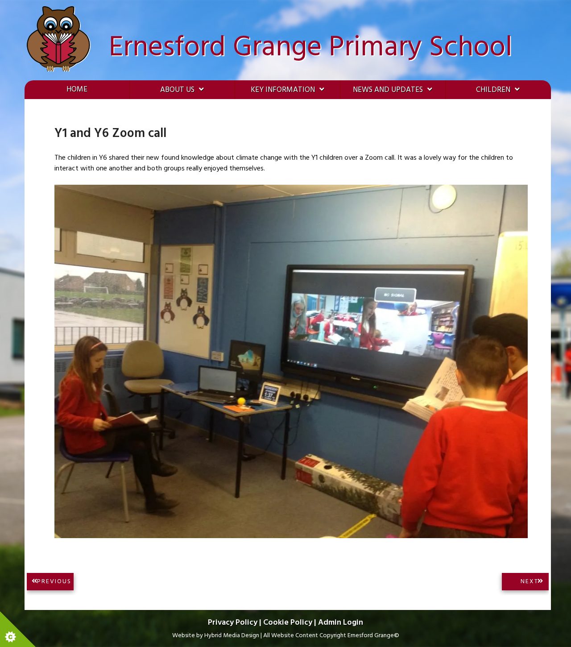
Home (76, 89)
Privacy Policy (232, 622)
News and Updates (388, 90)
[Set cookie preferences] (18, 629)
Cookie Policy (287, 622)
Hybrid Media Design (232, 635)
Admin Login (340, 622)
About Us (177, 90)
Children (493, 90)
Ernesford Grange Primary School (310, 48)
